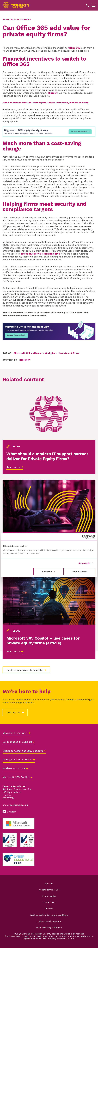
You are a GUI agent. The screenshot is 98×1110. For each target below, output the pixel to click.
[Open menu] (93, 5)
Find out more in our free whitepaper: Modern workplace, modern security (45, 102)
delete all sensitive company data (40, 253)
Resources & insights (17, 19)
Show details (84, 563)
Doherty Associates (16, 5)
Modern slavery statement (49, 927)
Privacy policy (49, 896)
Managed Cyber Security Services (23, 750)
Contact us (14, 712)
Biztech (52, 92)
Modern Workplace (14, 768)
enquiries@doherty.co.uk (16, 805)
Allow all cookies (79, 571)
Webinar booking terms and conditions (49, 915)
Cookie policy (49, 902)
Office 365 (74, 47)
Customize (47, 571)
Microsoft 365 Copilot (16, 777)
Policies (49, 883)
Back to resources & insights (25, 669)
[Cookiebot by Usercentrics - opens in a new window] (84, 537)
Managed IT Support (15, 732)
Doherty (24, 360)
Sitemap (49, 908)
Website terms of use (49, 890)
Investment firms (69, 353)
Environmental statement (49, 921)
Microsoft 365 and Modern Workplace (35, 353)
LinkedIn (11, 811)
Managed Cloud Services (17, 759)
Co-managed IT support (17, 741)
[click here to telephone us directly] (88, 5)
